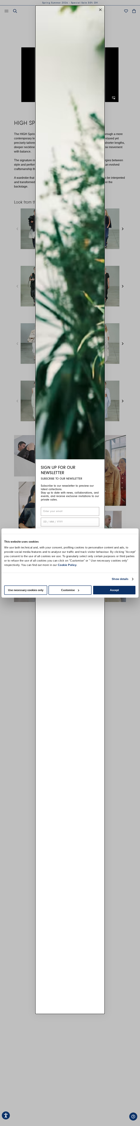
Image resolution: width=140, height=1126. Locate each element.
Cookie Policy (67, 564)
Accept (114, 590)
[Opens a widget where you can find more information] (121, 1119)
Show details (120, 578)
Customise (68, 590)
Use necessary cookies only (25, 590)
